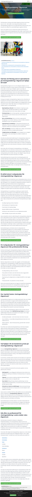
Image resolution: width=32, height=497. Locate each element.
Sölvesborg (4, 448)
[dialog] (16, 493)
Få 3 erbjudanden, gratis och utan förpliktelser (16, 13)
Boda (3, 442)
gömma (12, 60)
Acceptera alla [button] (13, 495)
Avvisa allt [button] (19, 495)
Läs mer (25, 493)
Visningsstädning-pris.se (7, 1)
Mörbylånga (4, 437)
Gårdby (3, 452)
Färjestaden (4, 439)
